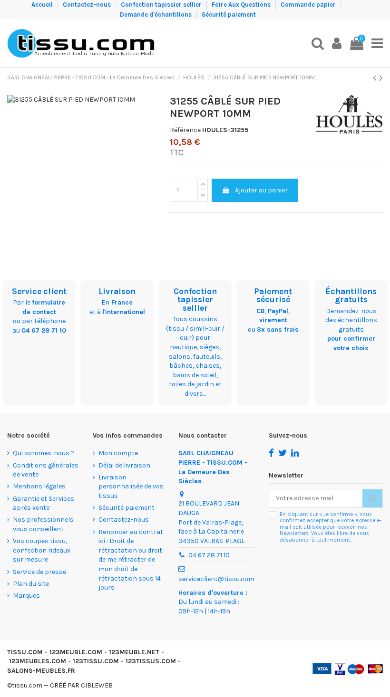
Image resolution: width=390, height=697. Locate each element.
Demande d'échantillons (156, 14)
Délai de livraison (124, 465)
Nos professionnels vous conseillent (43, 524)
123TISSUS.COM (151, 661)
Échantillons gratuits (351, 295)
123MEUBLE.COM (75, 652)
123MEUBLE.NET (134, 652)
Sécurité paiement (229, 14)
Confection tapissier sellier (162, 4)
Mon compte (118, 453)
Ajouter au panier (261, 190)
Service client (39, 291)
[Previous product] (376, 78)
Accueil (42, 4)
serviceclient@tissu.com (216, 579)
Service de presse (39, 572)
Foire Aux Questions (242, 4)
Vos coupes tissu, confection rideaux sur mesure (41, 550)
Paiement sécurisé (273, 295)
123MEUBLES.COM (37, 661)
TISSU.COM (25, 652)
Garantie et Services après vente (43, 503)
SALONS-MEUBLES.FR (41, 671)
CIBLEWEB (97, 685)
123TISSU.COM (96, 661)
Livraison (117, 291)
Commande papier (309, 4)
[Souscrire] (372, 498)
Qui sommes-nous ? (43, 453)
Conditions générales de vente (45, 470)
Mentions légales (39, 486)
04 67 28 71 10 (43, 330)
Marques (26, 596)
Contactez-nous (87, 4)
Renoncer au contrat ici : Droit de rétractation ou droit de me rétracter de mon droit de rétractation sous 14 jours (130, 560)
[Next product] (381, 78)
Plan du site (31, 584)
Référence (185, 130)
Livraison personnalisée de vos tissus (131, 486)
